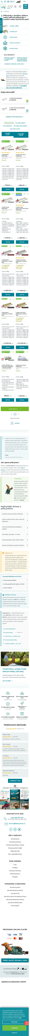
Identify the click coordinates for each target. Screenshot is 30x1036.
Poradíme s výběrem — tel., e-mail (13, 643)
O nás (15, 865)
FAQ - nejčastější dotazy (15, 854)
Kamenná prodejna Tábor (11, 640)
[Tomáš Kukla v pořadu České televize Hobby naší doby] (15, 659)
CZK (24, 1)
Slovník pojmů (15, 906)
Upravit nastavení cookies (17, 973)
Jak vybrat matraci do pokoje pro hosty (15, 896)
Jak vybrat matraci (15, 887)
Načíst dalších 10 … (13, 409)
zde (20, 1018)
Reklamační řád (15, 851)
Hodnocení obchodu (15, 725)
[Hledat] (9, 6)
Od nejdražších (7, 126)
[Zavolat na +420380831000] (2, 1)
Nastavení (14, 1022)
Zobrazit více (15, 781)
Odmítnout (14, 1033)
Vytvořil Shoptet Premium (10, 969)
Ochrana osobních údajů (15, 848)
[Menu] (25, 6)
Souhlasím (14, 1028)
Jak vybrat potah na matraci (15, 890)
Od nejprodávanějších (20, 126)
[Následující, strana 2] (15, 414)
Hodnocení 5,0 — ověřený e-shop (12, 636)
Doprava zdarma (9, 632)
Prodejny (15, 868)
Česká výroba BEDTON (10, 628)
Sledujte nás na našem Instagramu (15, 788)
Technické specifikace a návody (15, 845)
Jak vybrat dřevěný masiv (15, 903)
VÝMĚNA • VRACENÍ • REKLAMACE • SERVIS (15, 960)
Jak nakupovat (15, 839)
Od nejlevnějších (20, 123)
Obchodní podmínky (15, 842)
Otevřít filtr (7, 134)
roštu (7, 76)
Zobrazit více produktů (14, 117)
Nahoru (17, 423)
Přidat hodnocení (15, 874)
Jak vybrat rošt (15, 893)
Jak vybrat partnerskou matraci (15, 900)
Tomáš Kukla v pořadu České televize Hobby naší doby (14, 670)
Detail (8, 189)
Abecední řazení (15, 129)
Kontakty (15, 877)
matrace (24, 74)
